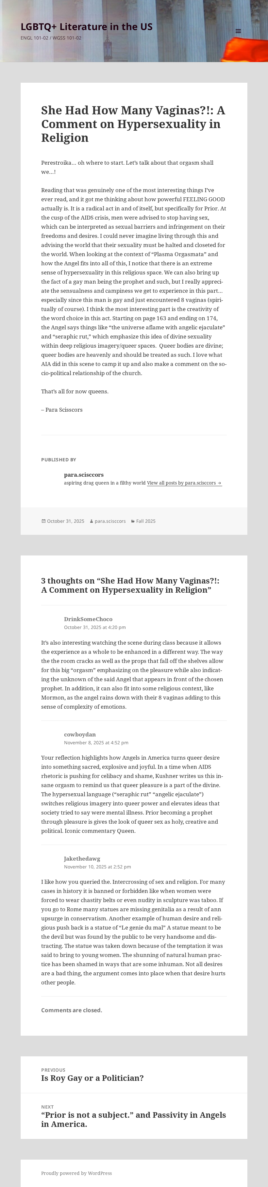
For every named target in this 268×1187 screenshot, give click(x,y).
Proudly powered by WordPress (76, 1173)
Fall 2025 (146, 521)
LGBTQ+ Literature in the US (87, 26)
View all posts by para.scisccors (182, 483)
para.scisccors (110, 521)
